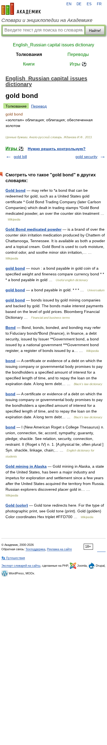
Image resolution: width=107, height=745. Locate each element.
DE (79, 4)
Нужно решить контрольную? (57, 148)
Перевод (39, 106)
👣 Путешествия (13, 558)
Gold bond (15, 190)
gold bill (20, 156)
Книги (29, 64)
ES (89, 4)
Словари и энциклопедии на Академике (46, 20)
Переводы (78, 54)
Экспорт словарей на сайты (20, 565)
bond (10, 361)
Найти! (95, 30)
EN (68, 4)
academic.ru (21, 9)
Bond (10, 327)
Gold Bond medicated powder (33, 229)
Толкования (29, 54)
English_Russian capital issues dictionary (53, 45)
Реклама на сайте (59, 549)
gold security (86, 156)
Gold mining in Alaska (26, 466)
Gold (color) (16, 505)
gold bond (15, 268)
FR (99, 4)
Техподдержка (35, 549)
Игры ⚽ (78, 64)
